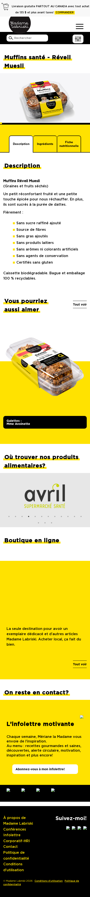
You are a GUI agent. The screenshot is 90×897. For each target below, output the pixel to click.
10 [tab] (68, 516)
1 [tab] (9, 516)
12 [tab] (81, 516)
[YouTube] (41, 790)
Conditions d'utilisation (49, 881)
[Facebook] (26, 790)
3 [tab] (22, 516)
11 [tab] (74, 516)
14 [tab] (45, 523)
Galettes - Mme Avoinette (18, 422)
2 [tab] (15, 516)
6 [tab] (42, 516)
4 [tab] (28, 516)
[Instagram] (12, 790)
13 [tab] (38, 523)
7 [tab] (48, 516)
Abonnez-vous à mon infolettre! (40, 769)
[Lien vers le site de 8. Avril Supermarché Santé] (45, 496)
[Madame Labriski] (19, 25)
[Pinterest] (56, 790)
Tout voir (80, 304)
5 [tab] (35, 516)
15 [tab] (51, 523)
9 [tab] (61, 516)
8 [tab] (55, 516)
